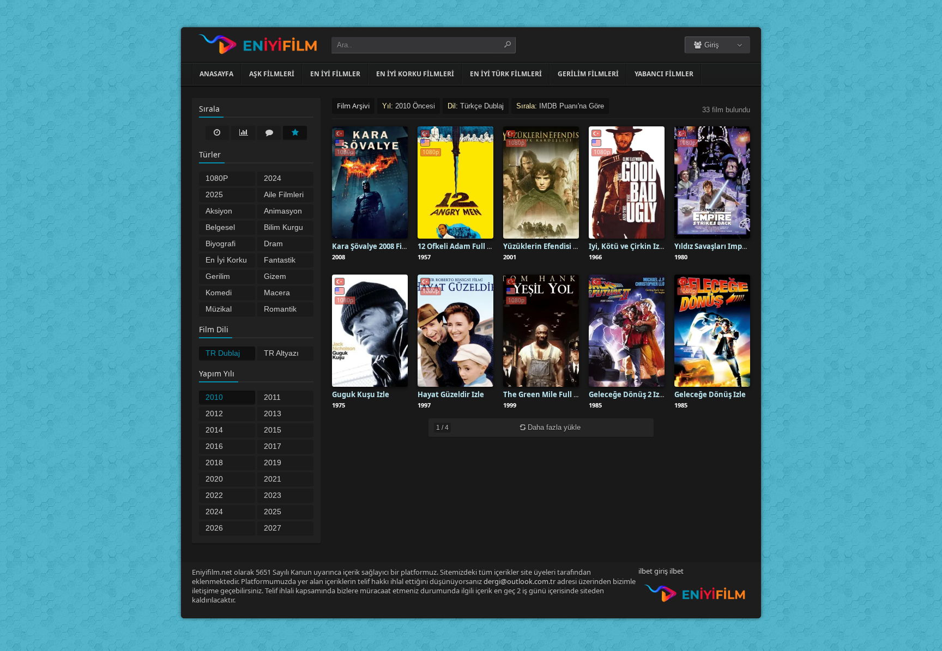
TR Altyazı (281, 353)
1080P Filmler (217, 179)
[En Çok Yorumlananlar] (269, 132)
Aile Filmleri (284, 194)
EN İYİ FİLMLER (335, 73)
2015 (272, 429)
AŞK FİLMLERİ (271, 73)
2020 (214, 478)
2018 (214, 462)
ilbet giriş (653, 571)
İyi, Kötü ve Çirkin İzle (627, 246)
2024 (214, 511)
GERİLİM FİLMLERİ (588, 73)
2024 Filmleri (276, 179)
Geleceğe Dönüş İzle (710, 394)
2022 (214, 495)
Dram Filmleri (276, 244)
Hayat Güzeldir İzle (451, 394)
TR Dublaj (223, 353)
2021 (272, 478)
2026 (214, 528)
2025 (272, 511)
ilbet (676, 571)
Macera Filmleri (277, 293)
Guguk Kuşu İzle (360, 394)
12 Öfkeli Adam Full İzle (458, 246)
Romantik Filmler (280, 310)
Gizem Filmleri (276, 277)
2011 (272, 397)
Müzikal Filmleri (219, 310)
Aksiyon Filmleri (219, 211)
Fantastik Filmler (279, 260)
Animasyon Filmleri (283, 211)
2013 (272, 413)
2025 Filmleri (218, 195)
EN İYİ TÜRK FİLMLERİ (506, 73)
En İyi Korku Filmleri (226, 260)
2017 (272, 446)
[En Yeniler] (218, 132)
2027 (272, 528)
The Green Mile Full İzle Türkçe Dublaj (570, 394)
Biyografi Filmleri (220, 244)
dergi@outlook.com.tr (519, 581)
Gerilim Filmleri (218, 277)
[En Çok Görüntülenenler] (243, 132)
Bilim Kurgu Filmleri (283, 228)
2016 (214, 446)
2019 (272, 462)
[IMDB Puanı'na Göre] (295, 132)
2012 (214, 413)
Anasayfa (216, 73)
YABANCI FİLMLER (664, 73)
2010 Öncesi (218, 398)
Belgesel (220, 227)
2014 (214, 429)
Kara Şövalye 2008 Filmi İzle (379, 246)
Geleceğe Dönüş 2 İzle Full (634, 394)
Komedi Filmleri (219, 293)
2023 (272, 495)
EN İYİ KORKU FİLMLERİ (415, 73)
